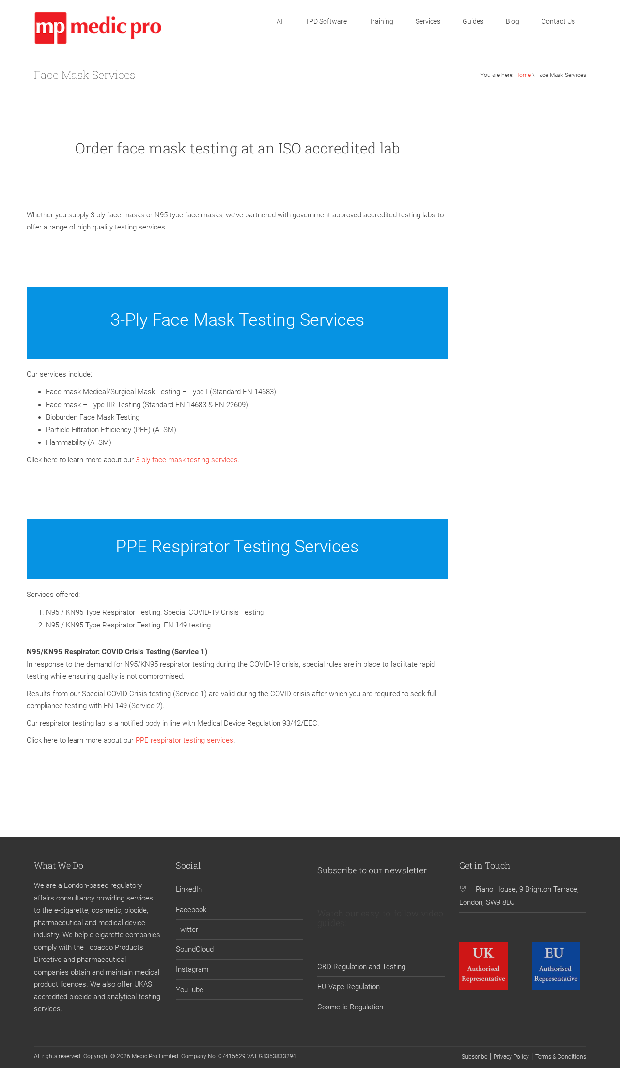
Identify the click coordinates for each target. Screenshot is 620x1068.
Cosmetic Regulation (350, 1007)
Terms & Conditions (560, 1056)
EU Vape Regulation (348, 986)
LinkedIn (189, 889)
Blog (512, 21)
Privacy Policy (511, 1056)
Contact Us (558, 21)
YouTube (189, 989)
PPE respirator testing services (184, 740)
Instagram (192, 969)
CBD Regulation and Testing (361, 966)
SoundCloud (195, 949)
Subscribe (474, 1056)
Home (523, 75)
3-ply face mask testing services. (188, 460)
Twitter (187, 929)
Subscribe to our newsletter (372, 870)
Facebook (191, 909)
